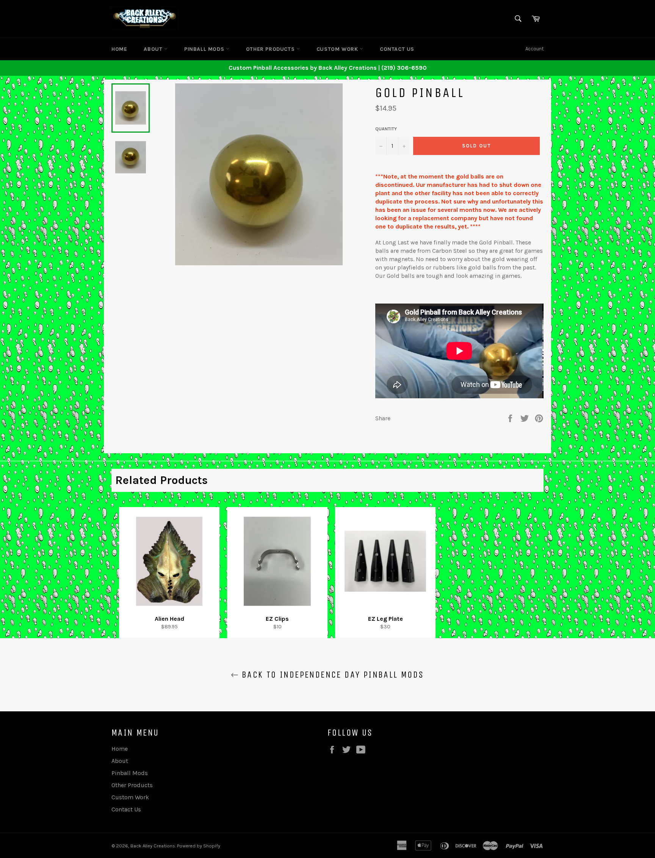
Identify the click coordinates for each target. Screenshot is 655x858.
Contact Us (397, 49)
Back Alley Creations (152, 846)
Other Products (271, 49)
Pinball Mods (205, 49)
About (154, 49)
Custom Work (338, 49)
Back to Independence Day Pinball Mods (331, 674)
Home (119, 49)
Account (534, 49)
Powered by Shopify (198, 846)
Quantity (386, 129)
